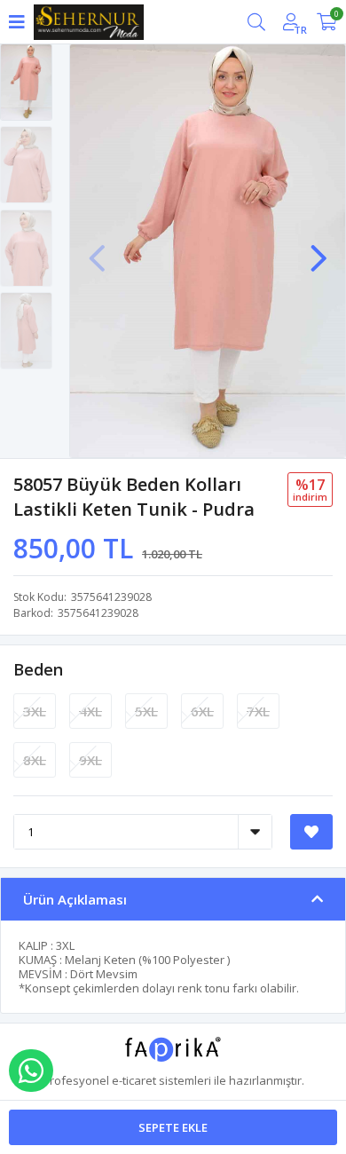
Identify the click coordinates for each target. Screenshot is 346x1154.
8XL (34, 760)
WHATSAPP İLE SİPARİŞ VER (31, 1070)
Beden (38, 669)
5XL (146, 711)
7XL (258, 711)
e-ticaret (134, 1080)
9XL (90, 760)
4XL (90, 711)
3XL (34, 711)
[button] (318, 249)
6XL (202, 711)
